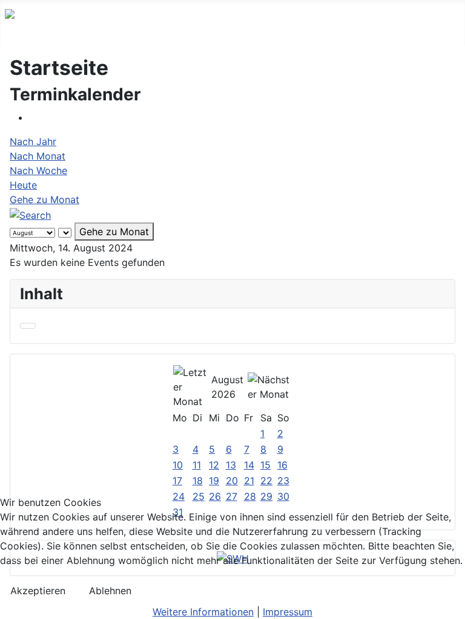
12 (214, 465)
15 (265, 465)
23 (283, 481)
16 (282, 465)
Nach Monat (37, 156)
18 (198, 481)
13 (231, 465)
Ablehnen (110, 591)
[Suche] (30, 214)
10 (178, 465)
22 (266, 481)
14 (249, 465)
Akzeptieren (37, 591)
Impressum (287, 612)
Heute (23, 185)
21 (249, 481)
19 (214, 481)
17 (177, 481)
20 (232, 481)
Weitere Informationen (203, 612)
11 (197, 465)
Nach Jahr (33, 141)
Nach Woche (38, 170)
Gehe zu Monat (44, 199)
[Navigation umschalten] (28, 326)
